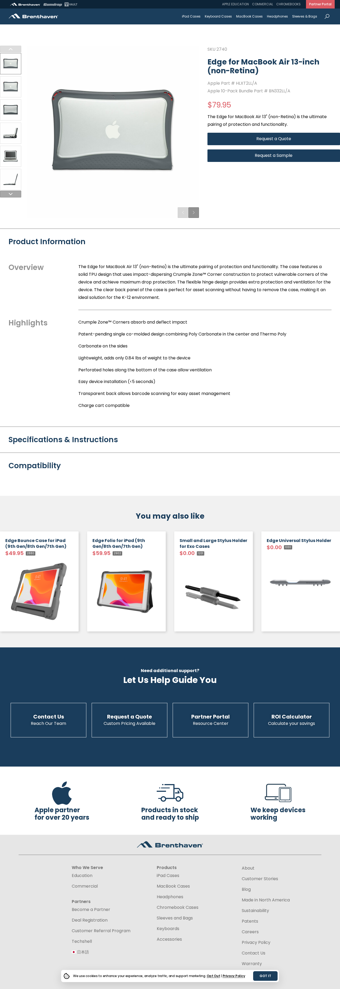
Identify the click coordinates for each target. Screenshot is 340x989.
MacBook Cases (249, 16)
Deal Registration (90, 920)
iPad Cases (191, 16)
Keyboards (168, 928)
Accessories (169, 939)
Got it (265, 976)
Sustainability (255, 910)
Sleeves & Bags (304, 16)
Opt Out (213, 976)
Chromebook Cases (177, 907)
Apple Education (235, 4)
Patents (250, 921)
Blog (246, 889)
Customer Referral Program (101, 931)
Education (82, 875)
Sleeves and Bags (175, 918)
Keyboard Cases (218, 16)
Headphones (277, 16)
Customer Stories (260, 879)
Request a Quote (273, 139)
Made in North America (266, 900)
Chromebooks (288, 4)
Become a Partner (91, 909)
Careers (250, 932)
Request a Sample (273, 155)
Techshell (82, 941)
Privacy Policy (234, 976)
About (248, 868)
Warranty (252, 963)
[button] (193, 212)
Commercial (262, 4)
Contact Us (253, 953)
